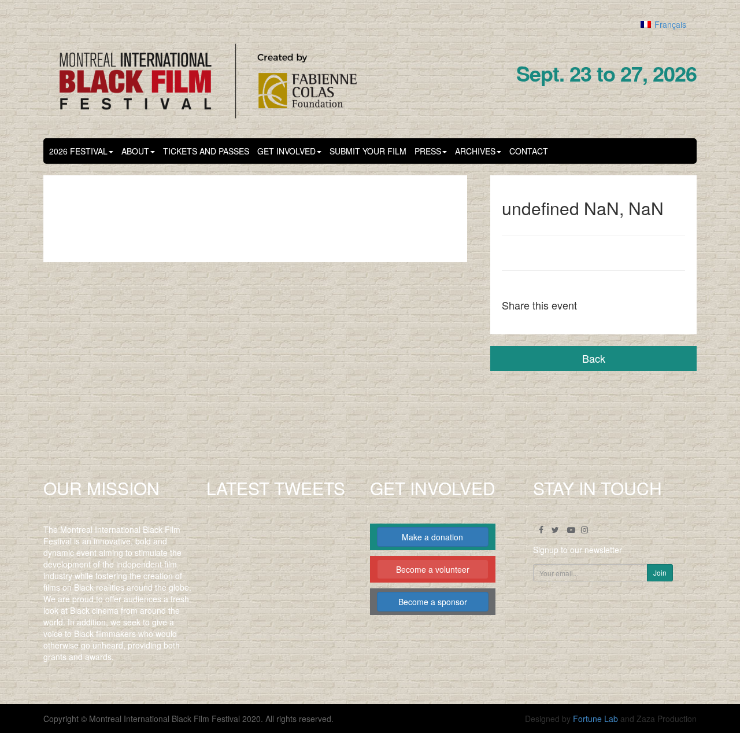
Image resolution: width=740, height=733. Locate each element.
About (135, 151)
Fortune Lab (595, 718)
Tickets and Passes (206, 151)
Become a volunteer (432, 569)
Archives (475, 151)
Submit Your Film (368, 151)
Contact (528, 151)
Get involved (286, 151)
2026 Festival (78, 151)
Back (593, 358)
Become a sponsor (432, 601)
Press (428, 151)
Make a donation (432, 537)
